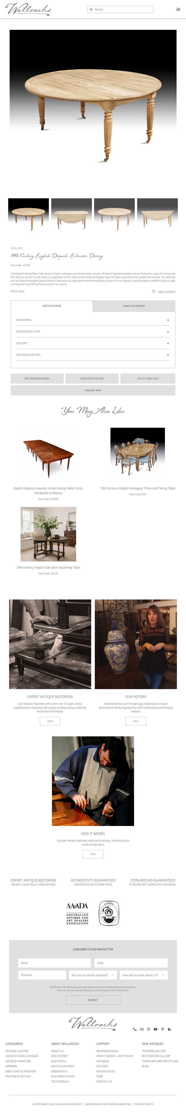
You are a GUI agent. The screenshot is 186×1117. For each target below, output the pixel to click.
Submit (93, 1000)
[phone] (135, 1029)
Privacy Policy (144, 1104)
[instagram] (148, 1029)
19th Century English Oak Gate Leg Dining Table (48, 567)
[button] (93, 320)
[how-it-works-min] (93, 737)
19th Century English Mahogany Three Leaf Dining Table (137, 488)
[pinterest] (162, 1029)
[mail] (141, 1029)
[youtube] (155, 1029)
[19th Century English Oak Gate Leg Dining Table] (48, 534)
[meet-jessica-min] (136, 600)
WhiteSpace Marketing (117, 1104)
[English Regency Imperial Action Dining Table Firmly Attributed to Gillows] (48, 455)
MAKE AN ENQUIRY (134, 305)
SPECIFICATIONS (52, 305)
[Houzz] (169, 1029)
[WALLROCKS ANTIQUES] (28, 4)
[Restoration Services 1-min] (50, 600)
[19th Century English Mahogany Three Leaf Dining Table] (138, 455)
